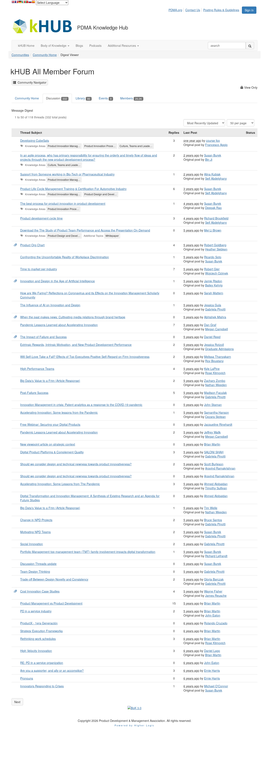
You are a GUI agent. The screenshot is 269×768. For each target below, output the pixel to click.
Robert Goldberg (215, 245)
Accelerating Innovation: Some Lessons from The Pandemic (60, 484)
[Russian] (30, 2)
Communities (20, 55)
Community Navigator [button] (31, 82)
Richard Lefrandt (216, 556)
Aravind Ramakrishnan (220, 468)
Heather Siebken (216, 249)
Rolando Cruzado (215, 623)
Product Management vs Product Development (51, 603)
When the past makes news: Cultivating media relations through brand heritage (72, 317)
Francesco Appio (216, 145)
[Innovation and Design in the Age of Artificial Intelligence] (15, 281)
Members (131, 98)
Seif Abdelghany (216, 178)
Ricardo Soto (212, 257)
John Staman (213, 405)
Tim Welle (210, 508)
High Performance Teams (37, 369)
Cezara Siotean (215, 417)
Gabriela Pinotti (215, 309)
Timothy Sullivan (216, 488)
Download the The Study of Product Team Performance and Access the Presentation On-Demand (85, 230)
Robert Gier (212, 269)
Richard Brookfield (216, 218)
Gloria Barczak (214, 579)
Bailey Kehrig (214, 285)
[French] (16, 2)
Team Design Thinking (35, 571)
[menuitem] (176, 9)
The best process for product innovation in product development (62, 203)
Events (105, 98)
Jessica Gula (212, 305)
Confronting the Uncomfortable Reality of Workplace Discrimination (64, 257)
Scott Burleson (213, 464)
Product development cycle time (41, 218)
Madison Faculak (215, 393)
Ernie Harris (212, 670)
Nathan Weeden (216, 385)
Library (83, 98)
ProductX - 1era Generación (39, 623)
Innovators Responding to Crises (42, 686)
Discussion (56, 98)
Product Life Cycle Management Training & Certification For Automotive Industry (73, 189)
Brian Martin (212, 444)
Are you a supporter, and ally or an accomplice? (52, 670)
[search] (250, 45)
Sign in (249, 10)
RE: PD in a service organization (41, 663)
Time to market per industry (38, 269)
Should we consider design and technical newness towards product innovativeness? (76, 464)
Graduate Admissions (219, 349)
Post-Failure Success (34, 393)
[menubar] (205, 9)
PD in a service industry (35, 611)
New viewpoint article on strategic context (47, 444)
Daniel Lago (212, 651)
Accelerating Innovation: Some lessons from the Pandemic (59, 412)
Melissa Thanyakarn (217, 357)
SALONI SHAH (213, 452)
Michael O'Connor (216, 686)
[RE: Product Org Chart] (15, 245)
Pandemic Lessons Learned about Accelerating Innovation (59, 325)
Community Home (45, 55)
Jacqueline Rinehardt (218, 424)
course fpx (213, 140)
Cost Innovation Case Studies (39, 591)
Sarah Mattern (213, 293)
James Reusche (216, 595)
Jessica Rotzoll (214, 345)
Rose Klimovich (215, 373)
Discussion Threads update (38, 564)
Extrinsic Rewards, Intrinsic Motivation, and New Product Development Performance (76, 345)
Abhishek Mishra (215, 317)
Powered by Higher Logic (135, 725)
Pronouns (26, 678)
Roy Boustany (214, 361)
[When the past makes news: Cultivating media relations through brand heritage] (15, 317)
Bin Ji (208, 159)
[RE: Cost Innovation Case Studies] (15, 591)
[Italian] (23, 2)
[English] (13, 2)
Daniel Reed (212, 337)
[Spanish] (33, 2)
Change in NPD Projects (36, 520)
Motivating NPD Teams (35, 532)
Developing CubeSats (34, 140)
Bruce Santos (213, 520)
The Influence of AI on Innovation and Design (50, 305)
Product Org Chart (32, 245)
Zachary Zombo (214, 381)
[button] (55, 45)
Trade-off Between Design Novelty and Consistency (54, 579)
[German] (20, 2)
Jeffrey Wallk (212, 432)
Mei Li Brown (212, 230)
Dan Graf (210, 325)
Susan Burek (212, 155)
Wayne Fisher (213, 591)
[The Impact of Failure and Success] (15, 337)
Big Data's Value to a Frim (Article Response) (50, 381)
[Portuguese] (26, 2)
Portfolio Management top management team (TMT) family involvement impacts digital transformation (87, 552)
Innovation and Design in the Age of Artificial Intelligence (57, 281)
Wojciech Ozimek (216, 273)
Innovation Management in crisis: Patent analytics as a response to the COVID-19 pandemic (81, 405)
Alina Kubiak (212, 174)
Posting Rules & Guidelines (221, 10)
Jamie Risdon (213, 281)
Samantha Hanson (216, 412)
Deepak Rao (213, 208)
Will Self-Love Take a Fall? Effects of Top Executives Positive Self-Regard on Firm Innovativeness (84, 357)
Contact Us (192, 10)
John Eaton (212, 615)
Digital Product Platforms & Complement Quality (52, 452)
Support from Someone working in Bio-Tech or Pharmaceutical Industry (67, 174)
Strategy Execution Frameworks (41, 631)
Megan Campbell (216, 329)
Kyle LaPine (212, 369)
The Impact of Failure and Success (43, 337)
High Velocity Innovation (36, 651)
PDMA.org (175, 10)
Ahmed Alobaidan (216, 484)
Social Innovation (31, 544)
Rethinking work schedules (38, 639)
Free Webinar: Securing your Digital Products (50, 424)
